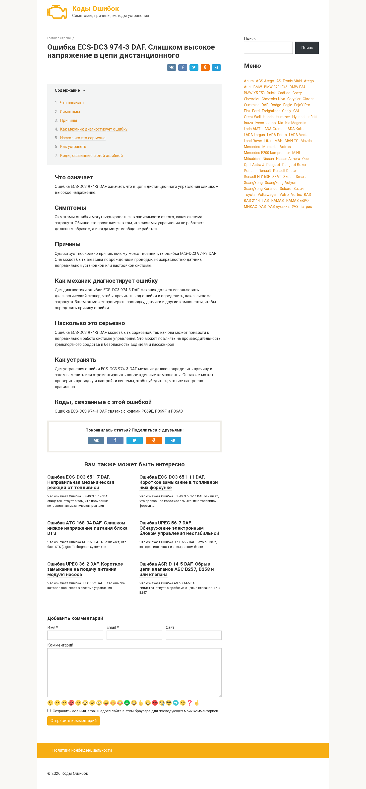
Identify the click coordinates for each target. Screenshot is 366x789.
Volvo (284, 194)
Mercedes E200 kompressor (267, 152)
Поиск (250, 38)
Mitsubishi (252, 158)
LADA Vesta (298, 135)
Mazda (306, 141)
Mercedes (252, 146)
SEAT (276, 176)
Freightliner (271, 111)
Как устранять (73, 146)
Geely (286, 111)
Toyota (249, 194)
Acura (249, 81)
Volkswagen (267, 194)
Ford (256, 111)
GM (296, 111)
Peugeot (273, 164)
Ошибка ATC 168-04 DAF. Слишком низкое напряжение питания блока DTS (87, 528)
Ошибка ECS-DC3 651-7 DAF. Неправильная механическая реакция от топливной (80, 482)
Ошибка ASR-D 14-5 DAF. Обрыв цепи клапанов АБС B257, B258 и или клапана (176, 569)
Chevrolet (251, 99)
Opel (305, 158)
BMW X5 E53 (254, 93)
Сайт (170, 627)
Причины (68, 120)
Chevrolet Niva (273, 99)
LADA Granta (273, 129)
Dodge (276, 105)
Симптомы (70, 111)
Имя (52, 627)
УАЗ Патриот (303, 206)
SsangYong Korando (261, 188)
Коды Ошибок (95, 8)
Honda (268, 117)
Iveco (259, 123)
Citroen (308, 99)
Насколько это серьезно (83, 138)
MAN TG (292, 141)
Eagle (287, 105)
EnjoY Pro (302, 105)
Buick (271, 93)
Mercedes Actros (276, 146)
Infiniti (312, 117)
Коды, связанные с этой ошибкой (91, 155)
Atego (309, 81)
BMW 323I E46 (276, 87)
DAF (265, 105)
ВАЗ (307, 194)
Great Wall (252, 117)
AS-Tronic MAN (289, 81)
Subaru (285, 188)
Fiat (247, 111)
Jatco (271, 123)
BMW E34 (297, 87)
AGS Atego (265, 81)
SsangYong (253, 182)
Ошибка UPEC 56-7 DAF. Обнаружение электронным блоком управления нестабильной (179, 528)
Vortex (296, 194)
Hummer (283, 117)
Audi (247, 87)
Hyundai (298, 117)
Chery (297, 93)
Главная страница (60, 38)
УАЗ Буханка (279, 206)
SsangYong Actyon (280, 182)
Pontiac (250, 170)
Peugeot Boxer (294, 164)
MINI (296, 152)
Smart (301, 176)
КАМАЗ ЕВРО (297, 200)
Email (113, 627)
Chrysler (294, 99)
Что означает (72, 102)
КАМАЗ (277, 200)
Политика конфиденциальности (82, 750)
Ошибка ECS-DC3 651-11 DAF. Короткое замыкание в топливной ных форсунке (178, 482)
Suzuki (299, 188)
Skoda (288, 176)
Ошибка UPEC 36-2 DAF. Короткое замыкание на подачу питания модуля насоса (85, 569)
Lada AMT (252, 129)
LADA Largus (254, 135)
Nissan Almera (288, 158)
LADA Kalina (295, 129)
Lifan (268, 141)
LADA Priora (277, 135)
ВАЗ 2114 (252, 200)
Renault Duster (285, 170)
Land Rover (253, 141)
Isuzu (248, 123)
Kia (280, 123)
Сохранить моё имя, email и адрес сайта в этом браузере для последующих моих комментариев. (136, 711)
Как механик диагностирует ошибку (93, 129)
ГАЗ (265, 200)
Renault (265, 170)
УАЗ (262, 206)
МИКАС (250, 206)
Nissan (268, 158)
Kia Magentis (295, 123)
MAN (279, 141)
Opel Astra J (254, 164)
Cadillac (284, 93)
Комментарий (60, 645)
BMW (257, 87)
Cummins (251, 105)
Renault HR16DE (257, 176)
